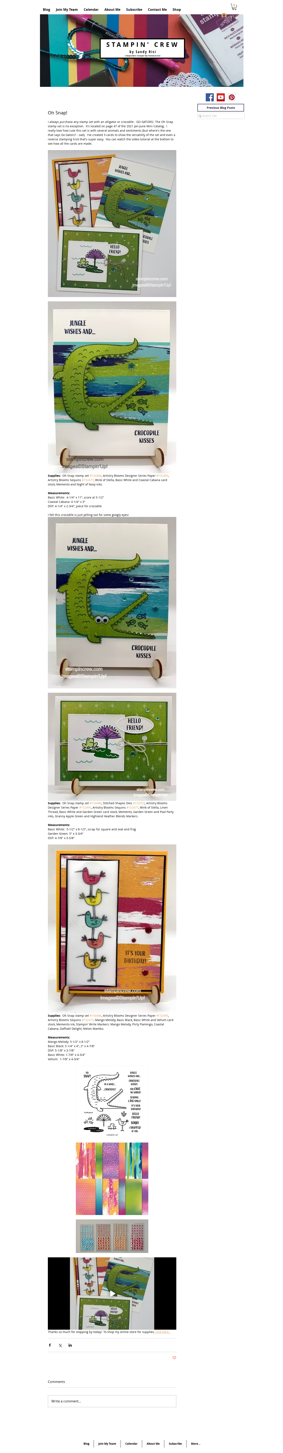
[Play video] (112, 1293)
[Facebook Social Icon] (210, 97)
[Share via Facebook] (50, 1345)
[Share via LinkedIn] (70, 1345)
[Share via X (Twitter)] (60, 1345)
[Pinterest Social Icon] (232, 97)
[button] (234, 7)
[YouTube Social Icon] (221, 97)
